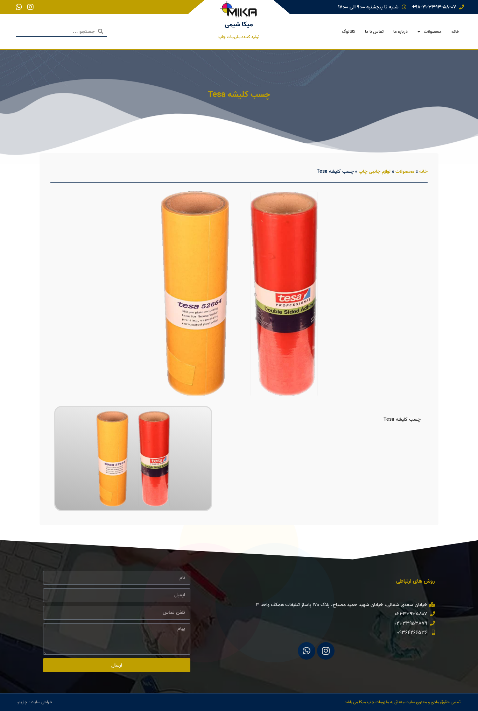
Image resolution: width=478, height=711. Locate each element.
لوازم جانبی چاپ (375, 171)
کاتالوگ (348, 31)
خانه (455, 31)
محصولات (433, 31)
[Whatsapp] (306, 651)
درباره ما (400, 31)
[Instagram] (326, 651)
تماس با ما (374, 31)
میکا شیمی (239, 24)
